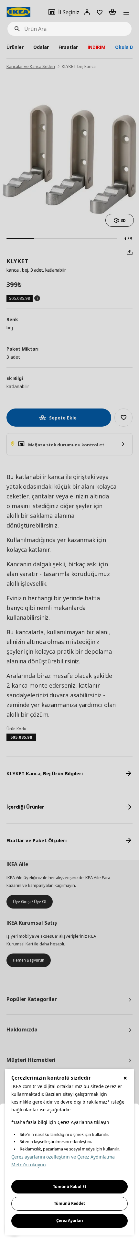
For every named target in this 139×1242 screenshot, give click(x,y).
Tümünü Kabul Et (69, 1186)
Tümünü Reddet (69, 1203)
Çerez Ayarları (69, 1220)
